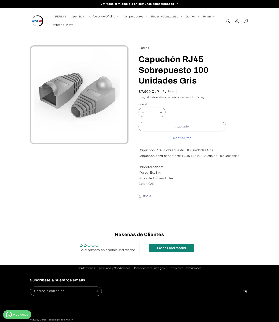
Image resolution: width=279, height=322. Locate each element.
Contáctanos (86, 268)
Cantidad (144, 104)
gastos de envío (153, 97)
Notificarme (182, 137)
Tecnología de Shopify (60, 320)
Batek (43, 320)
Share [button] (147, 196)
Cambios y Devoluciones (185, 268)
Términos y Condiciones (114, 268)
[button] (103, 17)
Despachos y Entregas (149, 268)
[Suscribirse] (97, 291)
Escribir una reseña (171, 248)
